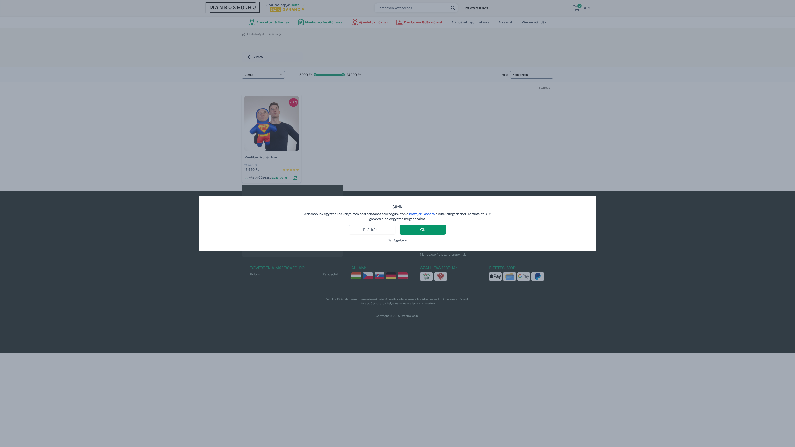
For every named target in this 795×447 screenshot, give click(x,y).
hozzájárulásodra (422, 214)
